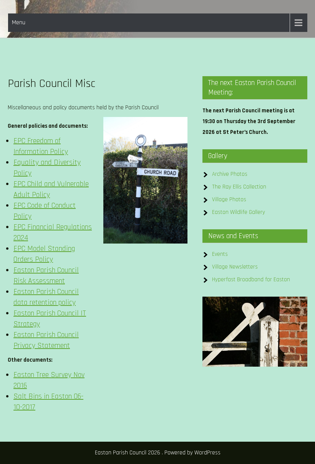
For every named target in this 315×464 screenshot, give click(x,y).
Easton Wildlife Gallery (238, 212)
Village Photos (229, 199)
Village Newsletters (235, 266)
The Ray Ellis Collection (239, 186)
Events (220, 254)
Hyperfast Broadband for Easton (251, 279)
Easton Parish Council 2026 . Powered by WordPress (157, 452)
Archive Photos (229, 174)
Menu (18, 22)
